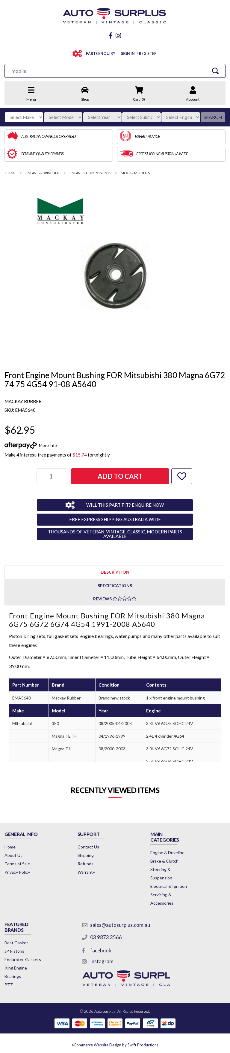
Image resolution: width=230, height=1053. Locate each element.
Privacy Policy (17, 872)
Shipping (86, 855)
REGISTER (148, 53)
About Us (13, 855)
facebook (100, 950)
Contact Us (88, 846)
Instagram (102, 961)
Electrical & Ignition (168, 886)
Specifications (115, 585)
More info (48, 445)
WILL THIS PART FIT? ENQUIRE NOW (125, 505)
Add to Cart (120, 476)
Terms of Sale (17, 863)
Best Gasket (16, 942)
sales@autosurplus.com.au (120, 925)
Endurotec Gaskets (22, 959)
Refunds (85, 863)
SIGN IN (128, 53)
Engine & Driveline (167, 852)
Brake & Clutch (164, 860)
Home (10, 846)
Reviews (103, 598)
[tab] (114, 572)
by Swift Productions (115, 1044)
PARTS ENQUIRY (100, 53)
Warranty (86, 872)
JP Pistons (14, 951)
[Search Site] (215, 71)
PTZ (8, 984)
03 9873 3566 (106, 937)
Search (213, 117)
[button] (181, 476)
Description (115, 572)
